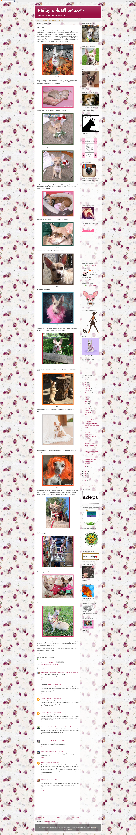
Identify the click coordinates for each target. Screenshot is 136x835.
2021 (85, 377)
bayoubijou (44, 698)
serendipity (87, 432)
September (88, 392)
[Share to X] (60, 662)
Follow (83, 225)
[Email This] (57, 662)
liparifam (43, 762)
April (86, 403)
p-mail (86, 416)
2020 (85, 380)
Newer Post (41, 818)
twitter (83, 200)
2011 (85, 480)
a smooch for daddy (90, 443)
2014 (85, 473)
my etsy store (85, 188)
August (87, 395)
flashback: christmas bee (91, 441)
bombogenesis (88, 457)
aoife (42, 664)
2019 (85, 382)
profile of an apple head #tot (92, 425)
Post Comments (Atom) (49, 821)
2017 (85, 466)
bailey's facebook (86, 196)
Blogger (71, 829)
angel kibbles (52, 20)
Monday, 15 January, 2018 (71, 672)
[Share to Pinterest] (63, 662)
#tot (86, 414)
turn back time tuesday (90, 436)
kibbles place (85, 186)
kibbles (49, 664)
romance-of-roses (45, 740)
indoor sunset (88, 421)
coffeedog (45, 662)
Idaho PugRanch (45, 751)
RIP (58, 664)
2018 (85, 384)
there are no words (89, 434)
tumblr (83, 198)
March (87, 406)
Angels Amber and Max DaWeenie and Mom (52, 672)
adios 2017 (88, 463)
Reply (42, 679)
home (38, 20)
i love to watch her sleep (91, 423)
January (87, 410)
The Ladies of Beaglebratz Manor (50, 726)
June (86, 399)
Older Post (75, 818)
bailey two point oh (89, 454)
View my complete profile (88, 279)
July (86, 397)
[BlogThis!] (59, 662)
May (86, 401)
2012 (85, 478)
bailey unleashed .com (61, 11)
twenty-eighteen (89, 461)
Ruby (42, 779)
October (87, 390)
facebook (84, 194)
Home (58, 818)
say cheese (88, 412)
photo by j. (54, 664)
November (88, 388)
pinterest (84, 192)
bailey (45, 664)
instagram (84, 190)
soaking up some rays (90, 459)
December (88, 386)
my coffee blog (85, 202)
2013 (85, 475)
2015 (85, 471)
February (87, 408)
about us (44, 20)
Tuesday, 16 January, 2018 (52, 762)
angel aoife (61, 20)
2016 (85, 469)
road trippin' (88, 430)
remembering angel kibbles (92, 419)
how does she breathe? (91, 449)
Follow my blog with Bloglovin (89, 486)
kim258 (94, 827)
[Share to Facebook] (62, 662)
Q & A (86, 427)
